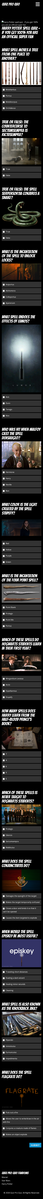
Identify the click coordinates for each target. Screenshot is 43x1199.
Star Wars (6, 1180)
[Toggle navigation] (37, 4)
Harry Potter (7, 1184)
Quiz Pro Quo (11, 4)
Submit (35, 1145)
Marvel (5, 1177)
